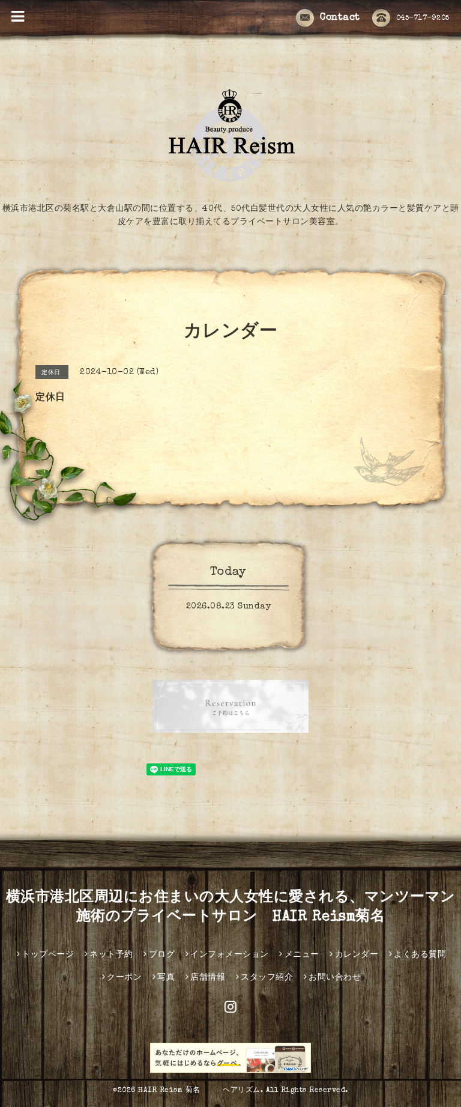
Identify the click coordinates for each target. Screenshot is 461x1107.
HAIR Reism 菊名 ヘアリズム (199, 1090)
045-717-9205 (423, 18)
